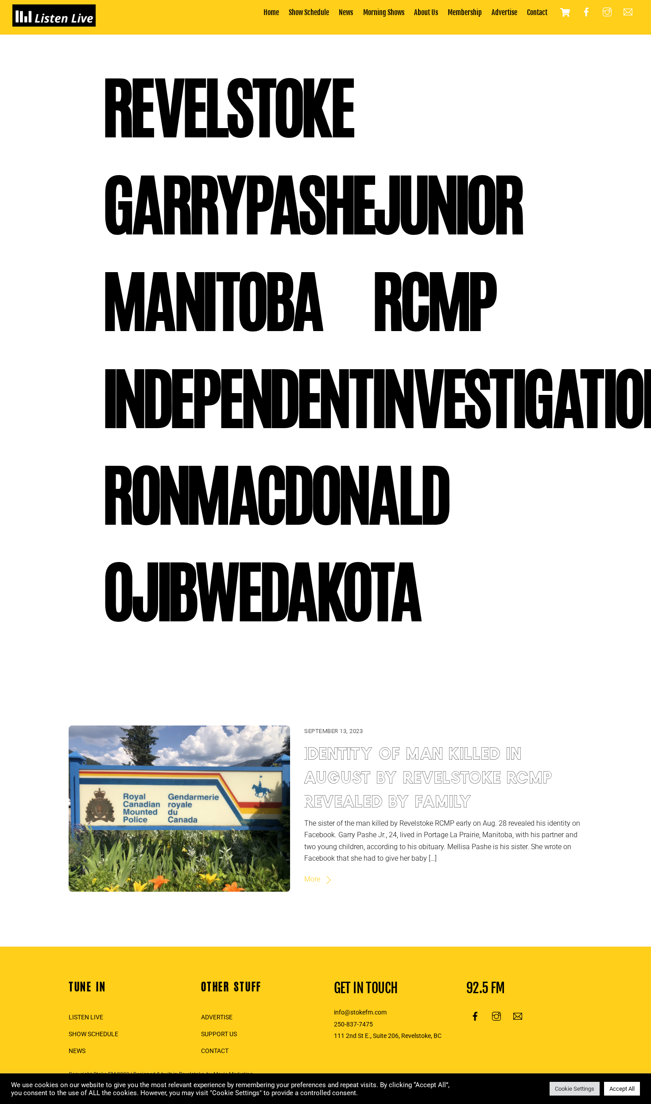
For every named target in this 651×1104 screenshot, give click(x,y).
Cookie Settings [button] (574, 1088)
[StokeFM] (54, 22)
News (346, 12)
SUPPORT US (219, 1034)
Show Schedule (309, 12)
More (312, 879)
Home (271, 12)
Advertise (504, 12)
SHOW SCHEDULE (93, 1034)
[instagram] (607, 12)
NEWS (77, 1051)
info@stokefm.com (360, 1012)
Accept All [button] (622, 1088)
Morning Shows (383, 12)
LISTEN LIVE (86, 1017)
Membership (465, 12)
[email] (628, 12)
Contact (537, 12)
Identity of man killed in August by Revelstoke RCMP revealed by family (429, 775)
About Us (426, 12)
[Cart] (565, 12)
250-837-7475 (353, 1024)
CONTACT (215, 1051)
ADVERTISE (216, 1017)
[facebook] (586, 12)
